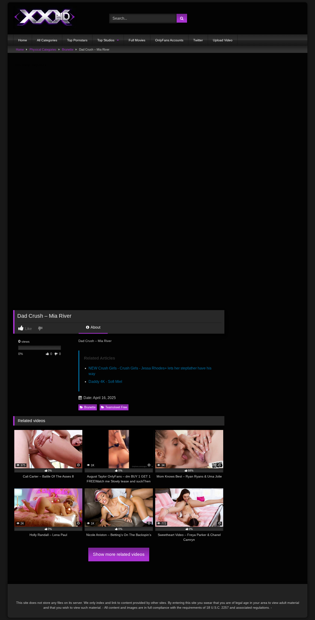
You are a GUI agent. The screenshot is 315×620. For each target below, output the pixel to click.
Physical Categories (43, 49)
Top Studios (105, 40)
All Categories (47, 40)
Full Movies (137, 40)
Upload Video (222, 40)
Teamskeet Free (116, 407)
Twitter (198, 40)
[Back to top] (301, 606)
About (95, 327)
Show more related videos (119, 554)
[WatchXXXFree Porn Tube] (44, 18)
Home (22, 40)
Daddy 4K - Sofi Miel (105, 382)
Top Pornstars (77, 40)
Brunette (67, 49)
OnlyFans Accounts (169, 40)
